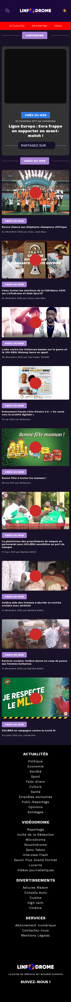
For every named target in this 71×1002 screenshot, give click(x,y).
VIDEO (58, 25)
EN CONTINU (39, 25)
